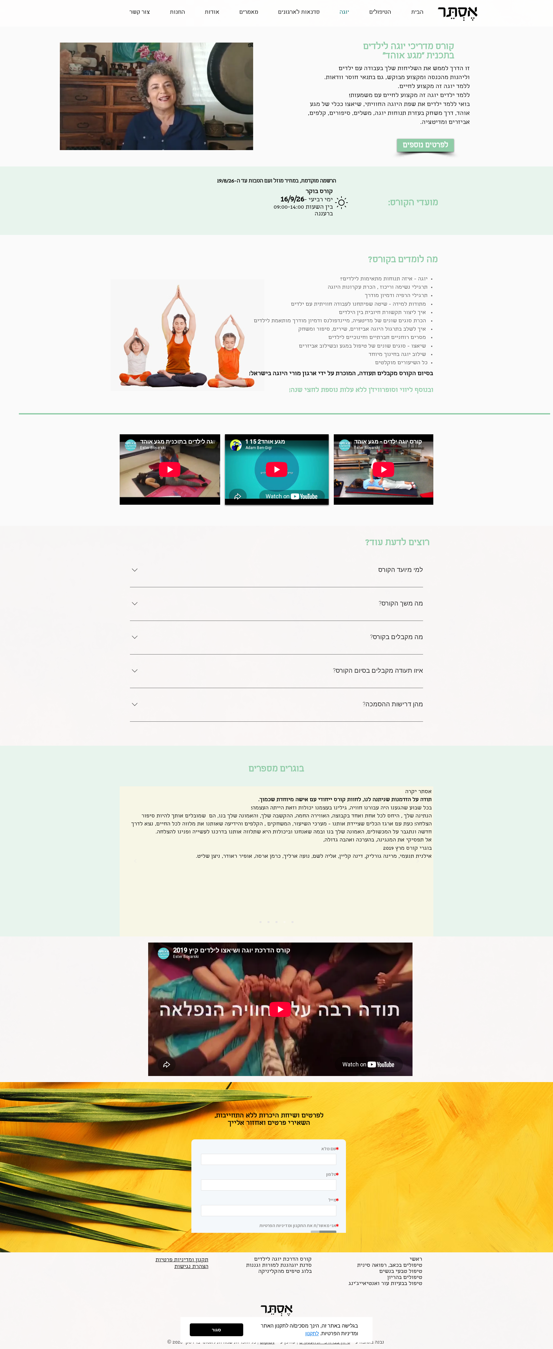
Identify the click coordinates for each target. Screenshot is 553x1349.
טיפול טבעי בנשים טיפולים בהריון (400, 1275)
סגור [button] (216, 1329)
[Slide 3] (276, 922)
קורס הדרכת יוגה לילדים (283, 1260)
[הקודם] (135, 861)
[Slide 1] (260, 922)
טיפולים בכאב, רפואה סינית (389, 1266)
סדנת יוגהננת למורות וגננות (279, 1266)
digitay (267, 1342)
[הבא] (417, 861)
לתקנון (312, 1333)
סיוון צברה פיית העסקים (324, 1342)
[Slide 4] (284, 922)
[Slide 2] (268, 922)
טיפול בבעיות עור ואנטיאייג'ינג (385, 1284)
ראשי (416, 1260)
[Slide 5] (292, 922)
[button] (303, 1334)
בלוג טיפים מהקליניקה (285, 1272)
